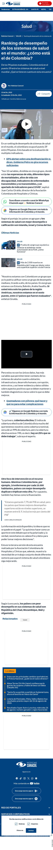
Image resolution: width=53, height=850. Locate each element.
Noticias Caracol (7, 36)
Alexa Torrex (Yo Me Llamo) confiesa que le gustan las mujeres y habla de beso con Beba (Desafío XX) (26, 685)
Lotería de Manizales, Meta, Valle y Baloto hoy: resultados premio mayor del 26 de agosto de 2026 (27, 701)
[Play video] (26, 124)
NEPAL (43, 9)
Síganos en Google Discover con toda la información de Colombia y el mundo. (28, 210)
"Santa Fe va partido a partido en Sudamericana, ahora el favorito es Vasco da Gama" (28, 693)
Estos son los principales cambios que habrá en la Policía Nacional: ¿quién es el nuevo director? (27, 677)
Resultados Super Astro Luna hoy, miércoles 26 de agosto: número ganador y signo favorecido (27, 708)
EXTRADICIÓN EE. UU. (20, 9)
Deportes (34, 824)
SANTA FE (35, 9)
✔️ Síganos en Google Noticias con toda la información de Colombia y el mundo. (28, 412)
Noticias (22, 824)
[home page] (26, 764)
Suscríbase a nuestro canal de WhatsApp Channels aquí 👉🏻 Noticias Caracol (29, 201)
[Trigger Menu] (3, 3)
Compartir (44, 94)
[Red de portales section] (49, 807)
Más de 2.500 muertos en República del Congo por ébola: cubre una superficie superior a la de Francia (33, 264)
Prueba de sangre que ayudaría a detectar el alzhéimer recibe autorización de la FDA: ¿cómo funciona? (33, 248)
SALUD (18, 36)
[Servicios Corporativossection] (49, 814)
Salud (25, 620)
